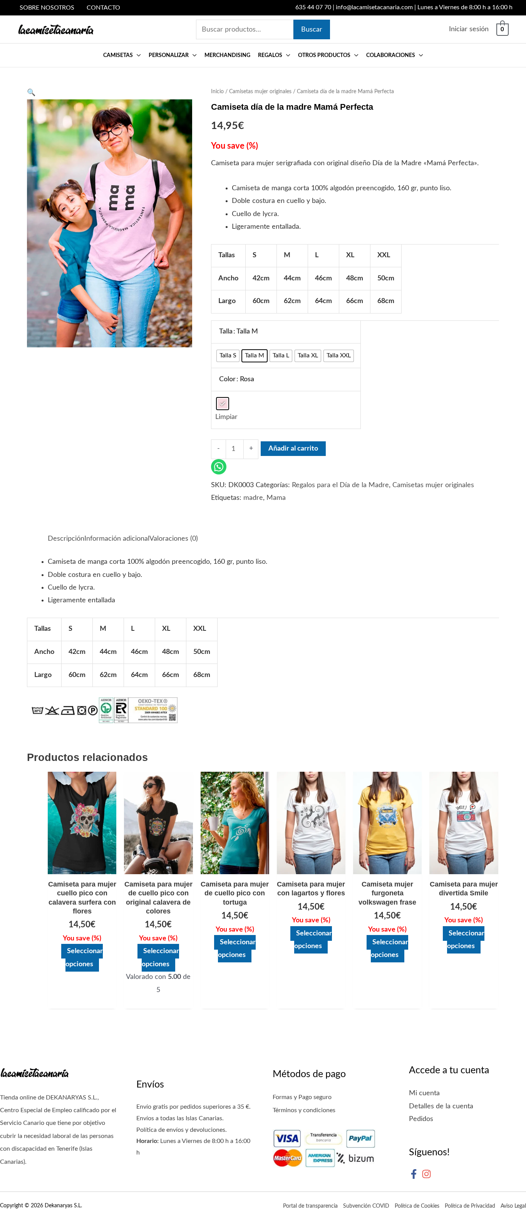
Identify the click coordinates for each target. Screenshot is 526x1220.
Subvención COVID (366, 1206)
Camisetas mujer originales (260, 91)
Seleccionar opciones (84, 957)
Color (227, 379)
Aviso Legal (513, 1206)
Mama (276, 497)
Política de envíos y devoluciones (180, 1130)
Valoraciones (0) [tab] (173, 538)
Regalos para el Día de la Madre (340, 485)
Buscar (311, 29)
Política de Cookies (417, 1206)
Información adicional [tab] (116, 538)
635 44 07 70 (313, 7)
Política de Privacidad (470, 1206)
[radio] (228, 356)
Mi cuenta (424, 1093)
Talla (226, 331)
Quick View (82, 866)
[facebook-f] (415, 1174)
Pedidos (421, 1119)
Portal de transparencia (310, 1206)
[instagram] (428, 1174)
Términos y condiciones (304, 1110)
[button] (137, 55)
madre (253, 497)
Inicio (217, 91)
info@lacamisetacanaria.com (374, 7)
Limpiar (226, 417)
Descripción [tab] (66, 538)
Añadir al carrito (293, 448)
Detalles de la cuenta (441, 1106)
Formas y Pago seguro (302, 1097)
